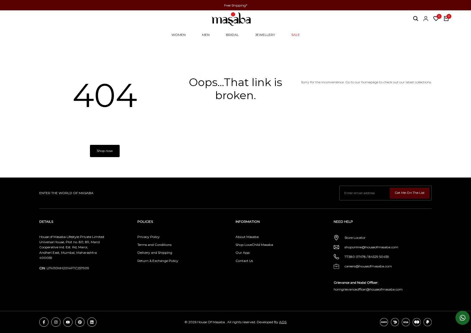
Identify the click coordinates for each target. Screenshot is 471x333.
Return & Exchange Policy (157, 261)
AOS (282, 322)
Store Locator (355, 238)
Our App (242, 252)
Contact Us (244, 261)
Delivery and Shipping (154, 252)
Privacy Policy (148, 237)
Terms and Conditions (154, 245)
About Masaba (247, 237)
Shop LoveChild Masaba (254, 245)
